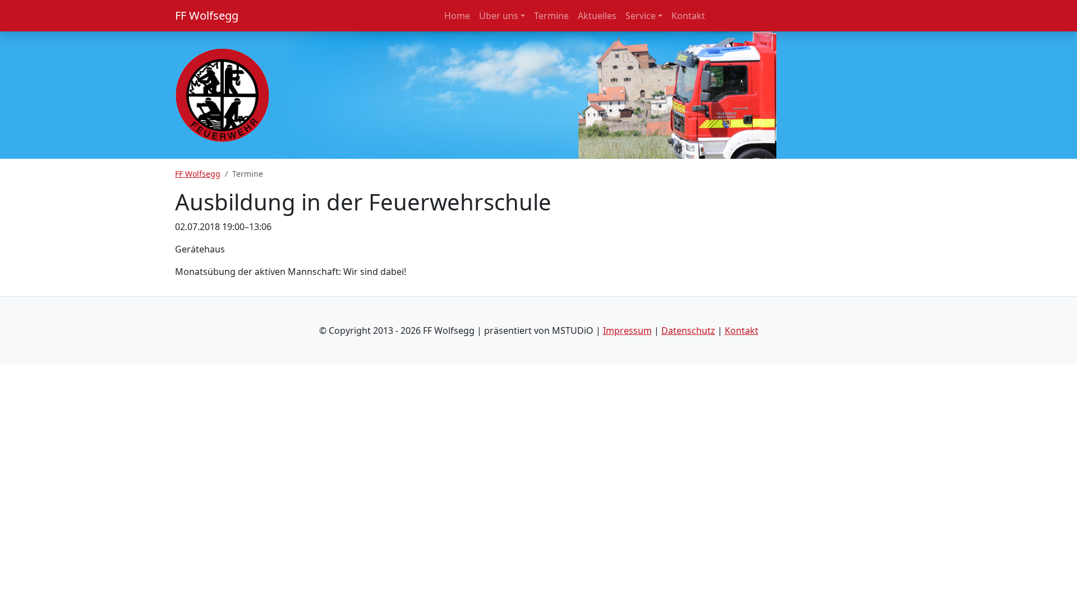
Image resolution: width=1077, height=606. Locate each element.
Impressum (627, 330)
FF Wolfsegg (206, 15)
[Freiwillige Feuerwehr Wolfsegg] (222, 94)
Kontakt (741, 330)
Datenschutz (688, 330)
